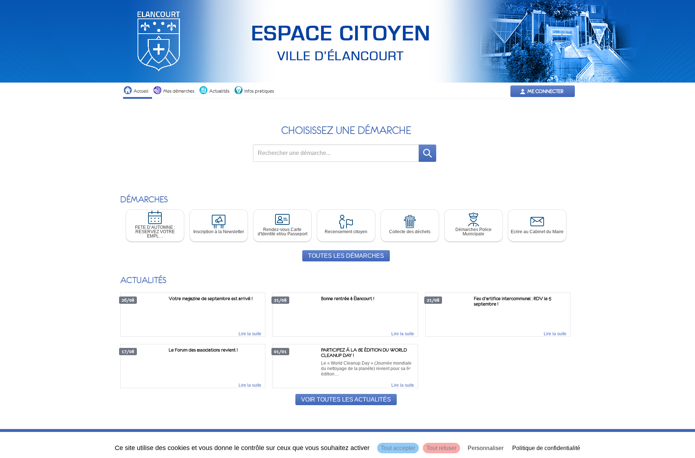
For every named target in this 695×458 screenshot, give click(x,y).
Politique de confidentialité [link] (546, 448)
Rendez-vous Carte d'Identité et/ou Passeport (282, 231)
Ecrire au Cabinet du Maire (537, 231)
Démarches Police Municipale (473, 231)
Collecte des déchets (409, 231)
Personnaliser (486, 448)
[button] (155, 225)
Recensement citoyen (346, 231)
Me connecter (545, 91)
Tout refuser (441, 448)
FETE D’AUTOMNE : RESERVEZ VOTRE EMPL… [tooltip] (155, 232)
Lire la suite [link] (250, 333)
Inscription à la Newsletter (218, 231)
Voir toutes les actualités (346, 399)
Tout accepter (398, 448)
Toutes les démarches (346, 256)
